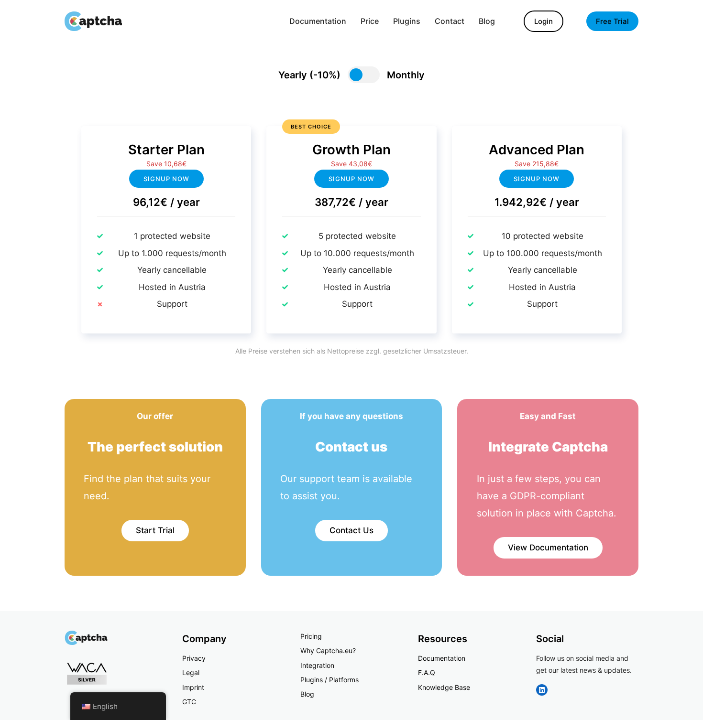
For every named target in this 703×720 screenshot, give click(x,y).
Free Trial (612, 21)
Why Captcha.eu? (328, 650)
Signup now (166, 179)
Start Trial (155, 530)
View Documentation (548, 547)
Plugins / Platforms (329, 680)
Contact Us (351, 530)
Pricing (311, 636)
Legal (190, 672)
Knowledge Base (444, 687)
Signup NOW (351, 179)
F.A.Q (426, 672)
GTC (189, 702)
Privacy (194, 658)
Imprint (193, 687)
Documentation (441, 658)
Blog (307, 694)
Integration (317, 665)
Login (543, 21)
